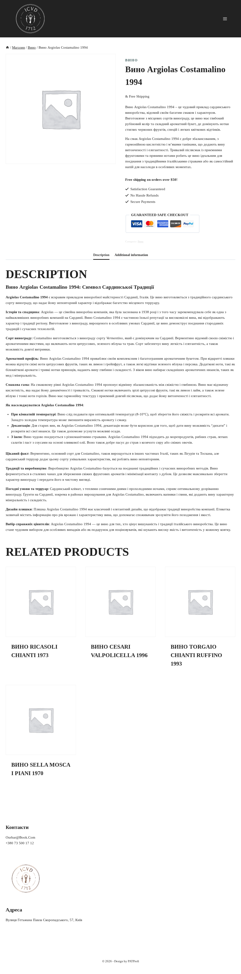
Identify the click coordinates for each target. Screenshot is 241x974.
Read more (20, 672)
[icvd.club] (30, 18)
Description (101, 255)
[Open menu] (225, 18)
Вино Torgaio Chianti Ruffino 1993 (196, 655)
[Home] (7, 47)
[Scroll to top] (230, 961)
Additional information (131, 255)
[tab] (101, 255)
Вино (131, 60)
